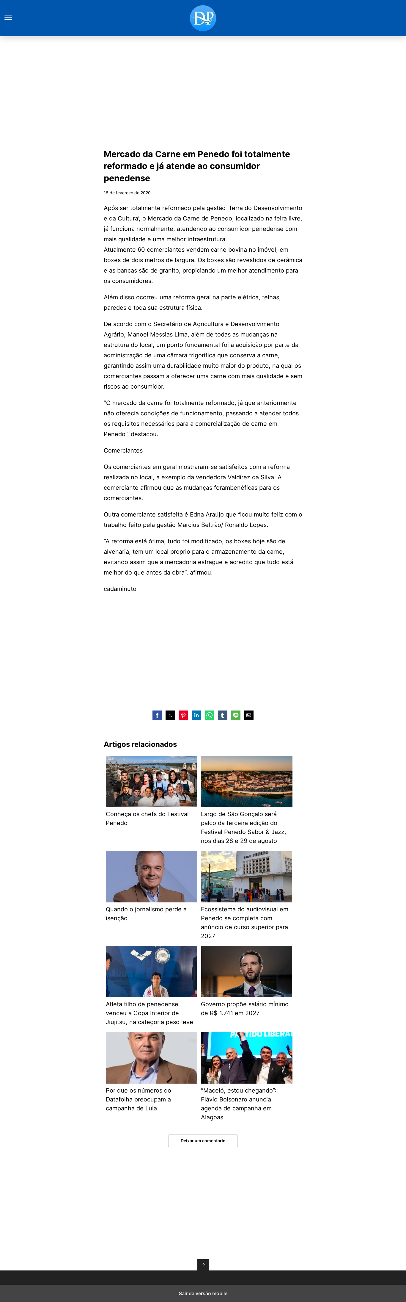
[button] (157, 715)
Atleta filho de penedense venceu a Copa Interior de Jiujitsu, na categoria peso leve (149, 1013)
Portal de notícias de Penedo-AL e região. (203, 18)
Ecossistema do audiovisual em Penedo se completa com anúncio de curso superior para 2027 (244, 923)
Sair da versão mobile (203, 1293)
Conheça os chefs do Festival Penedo (147, 818)
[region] (203, 91)
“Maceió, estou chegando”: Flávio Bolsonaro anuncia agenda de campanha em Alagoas (239, 1104)
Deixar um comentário (203, 1140)
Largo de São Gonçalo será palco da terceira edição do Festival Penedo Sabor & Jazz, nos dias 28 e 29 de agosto (243, 827)
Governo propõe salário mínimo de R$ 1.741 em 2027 (245, 1009)
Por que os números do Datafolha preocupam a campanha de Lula (138, 1099)
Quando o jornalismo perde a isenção (146, 914)
